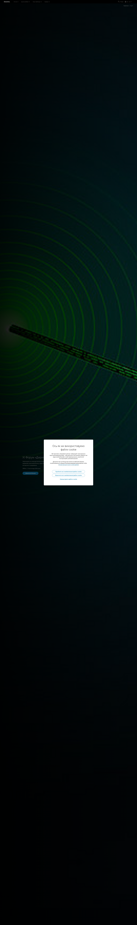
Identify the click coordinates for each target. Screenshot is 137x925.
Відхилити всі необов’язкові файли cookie (68, 475)
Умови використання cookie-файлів (68, 465)
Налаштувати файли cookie (68, 479)
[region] (68, 462)
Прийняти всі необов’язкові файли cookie (68, 471)
